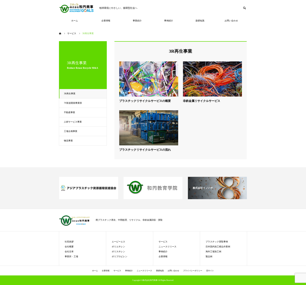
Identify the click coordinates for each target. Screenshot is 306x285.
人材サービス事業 (73, 122)
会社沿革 (69, 251)
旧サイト (210, 271)
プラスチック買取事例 (217, 241)
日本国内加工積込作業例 (218, 246)
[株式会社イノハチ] (217, 197)
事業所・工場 (71, 256)
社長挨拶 (69, 241)
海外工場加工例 (213, 251)
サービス (163, 241)
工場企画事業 (70, 131)
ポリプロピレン (119, 256)
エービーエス (118, 241)
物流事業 (68, 140)
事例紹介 (168, 20)
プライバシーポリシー (192, 271)
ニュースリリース (167, 246)
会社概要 (69, 246)
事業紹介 (137, 20)
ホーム (74, 20)
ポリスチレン (118, 251)
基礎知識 (199, 20)
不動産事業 (69, 112)
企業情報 (105, 20)
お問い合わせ (231, 20)
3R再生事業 (69, 93)
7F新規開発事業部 (73, 103)
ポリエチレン (118, 246)
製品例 (209, 256)
